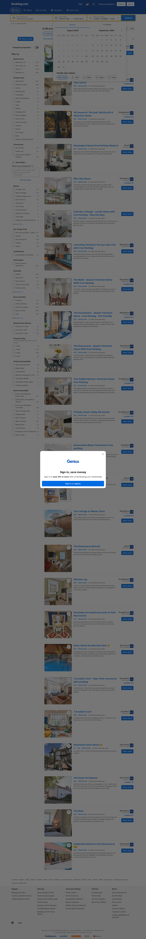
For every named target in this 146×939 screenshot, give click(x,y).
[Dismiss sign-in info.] (103, 454)
